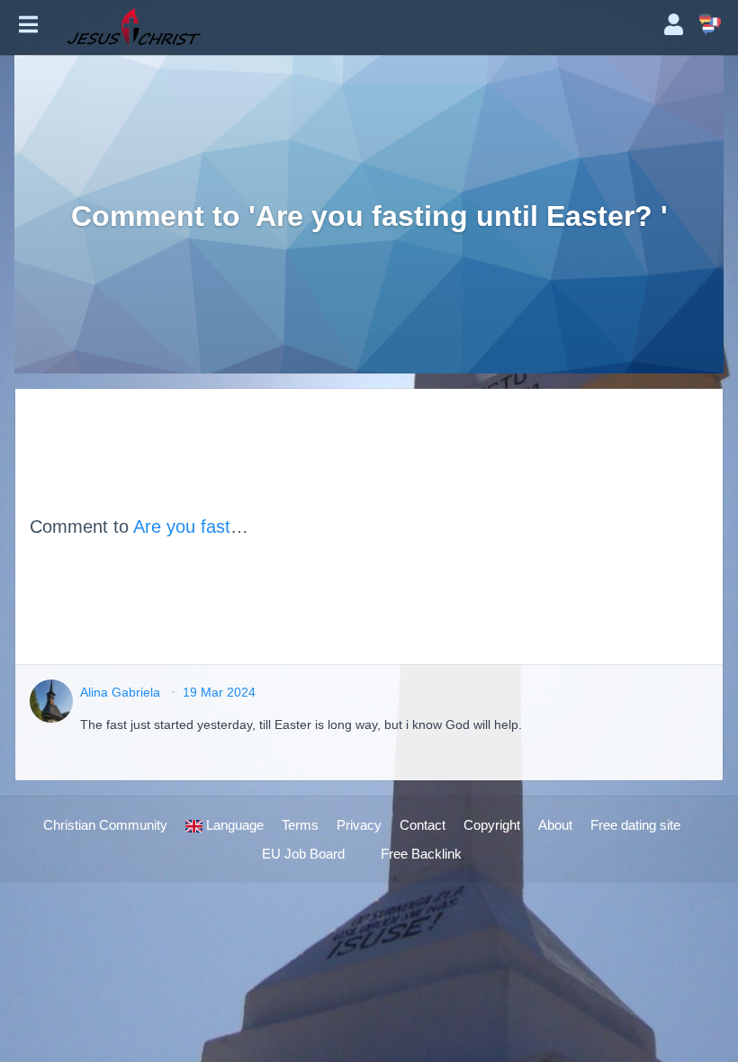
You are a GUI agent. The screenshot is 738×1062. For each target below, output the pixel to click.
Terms (300, 824)
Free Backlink (421, 853)
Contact (423, 824)
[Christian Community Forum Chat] (351, 26)
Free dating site (635, 824)
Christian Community (105, 824)
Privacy (359, 824)
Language (233, 824)
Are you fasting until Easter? (246, 526)
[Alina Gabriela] (51, 701)
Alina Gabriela (120, 692)
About (555, 824)
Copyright (492, 824)
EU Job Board (303, 853)
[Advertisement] (479, 526)
